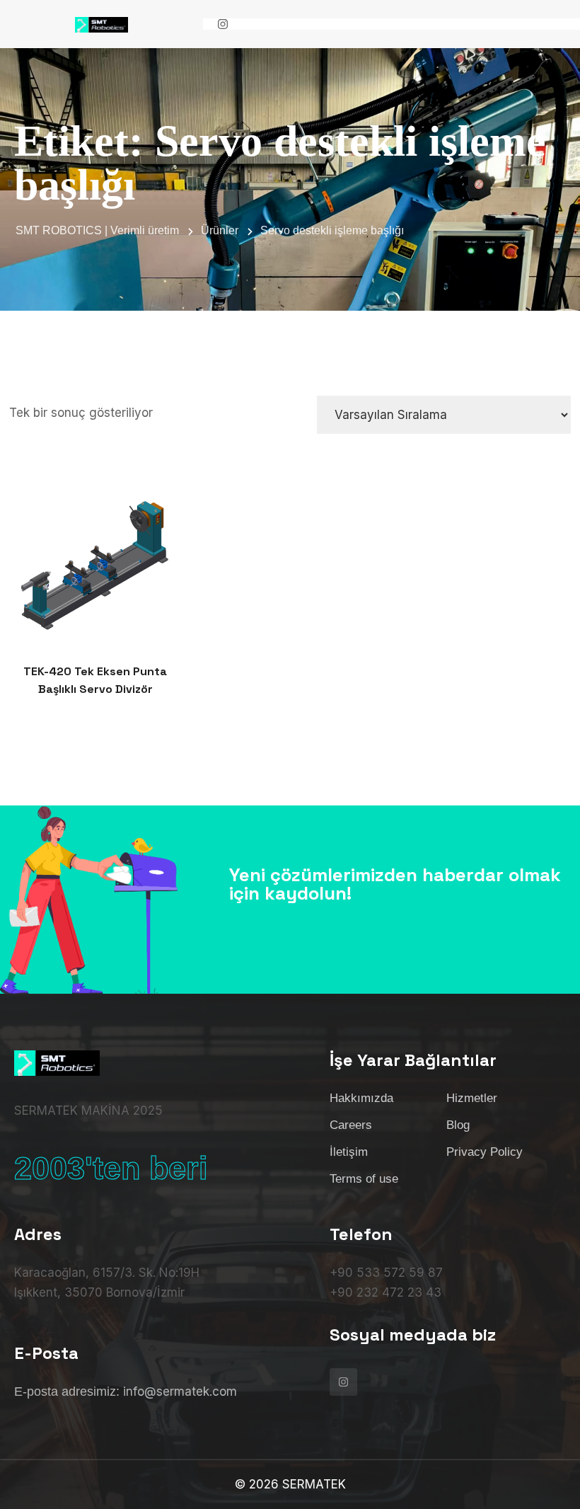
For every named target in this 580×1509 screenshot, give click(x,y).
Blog (458, 1125)
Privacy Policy (484, 1152)
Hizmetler (471, 1098)
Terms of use (364, 1179)
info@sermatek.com (180, 1391)
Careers (351, 1125)
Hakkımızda (361, 1098)
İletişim (349, 1152)
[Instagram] (222, 24)
